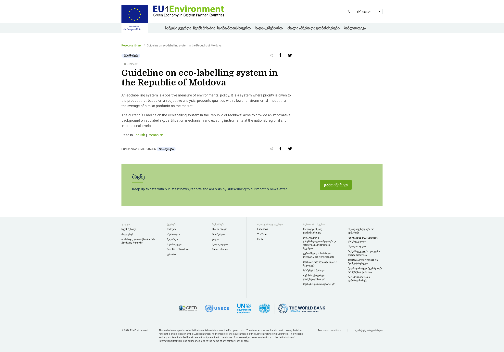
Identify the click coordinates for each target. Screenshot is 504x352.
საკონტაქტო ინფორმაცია (368, 330)
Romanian (155, 135)
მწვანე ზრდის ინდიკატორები (319, 284)
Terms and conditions (330, 330)
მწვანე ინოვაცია (357, 246)
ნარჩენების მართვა (313, 270)
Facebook (262, 229)
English (139, 135)
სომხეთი (171, 229)
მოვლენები (127, 234)
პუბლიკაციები (220, 244)
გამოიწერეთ (336, 184)
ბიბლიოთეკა (355, 28)
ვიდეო (215, 239)
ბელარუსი (172, 239)
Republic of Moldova (178, 249)
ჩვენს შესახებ (204, 28)
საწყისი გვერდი (178, 28)
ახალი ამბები (219, 229)
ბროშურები (218, 234)
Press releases (220, 249)
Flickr (260, 239)
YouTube (262, 234)
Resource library (131, 45)
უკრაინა (171, 254)
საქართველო (174, 244)
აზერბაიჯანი (173, 234)
